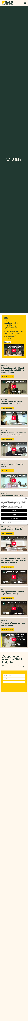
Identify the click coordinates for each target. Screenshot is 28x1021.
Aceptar (14, 510)
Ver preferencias (14, 518)
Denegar (14, 514)
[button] (26, 498)
